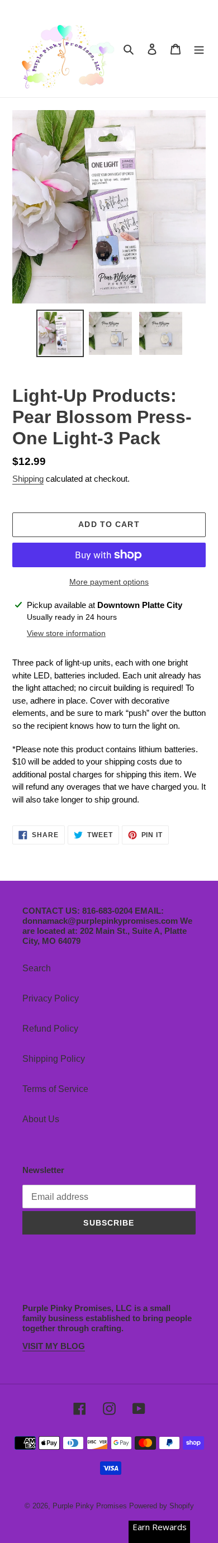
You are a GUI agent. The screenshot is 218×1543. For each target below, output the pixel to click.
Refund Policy (50, 1028)
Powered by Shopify (161, 1506)
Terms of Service (55, 1089)
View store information (66, 633)
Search (36, 968)
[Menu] (199, 48)
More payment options (109, 581)
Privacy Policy (50, 998)
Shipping (28, 478)
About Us (40, 1119)
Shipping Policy (53, 1059)
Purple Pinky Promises (91, 1506)
